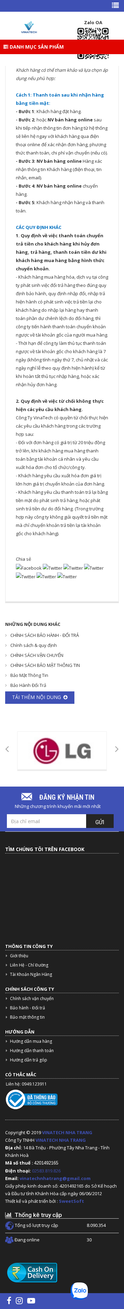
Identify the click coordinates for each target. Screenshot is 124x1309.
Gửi (99, 822)
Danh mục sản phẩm (36, 46)
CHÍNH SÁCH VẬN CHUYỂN (36, 655)
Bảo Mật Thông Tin (29, 675)
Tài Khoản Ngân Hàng (31, 974)
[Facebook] (9, 1300)
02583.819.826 (47, 1171)
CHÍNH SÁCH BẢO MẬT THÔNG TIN (45, 665)
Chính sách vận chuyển (32, 998)
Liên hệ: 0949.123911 (26, 1084)
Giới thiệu (19, 956)
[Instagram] (19, 1300)
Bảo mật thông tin (27, 1017)
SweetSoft (71, 1201)
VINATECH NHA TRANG (67, 1132)
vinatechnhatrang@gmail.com (55, 1178)
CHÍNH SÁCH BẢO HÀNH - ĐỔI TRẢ (44, 635)
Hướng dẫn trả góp (28, 1060)
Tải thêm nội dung (36, 697)
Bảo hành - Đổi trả (27, 1008)
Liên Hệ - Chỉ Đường (29, 965)
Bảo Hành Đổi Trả (28, 685)
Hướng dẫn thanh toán (32, 1050)
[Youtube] (31, 1300)
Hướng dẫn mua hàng (31, 1041)
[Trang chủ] (28, 27)
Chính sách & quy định (33, 645)
